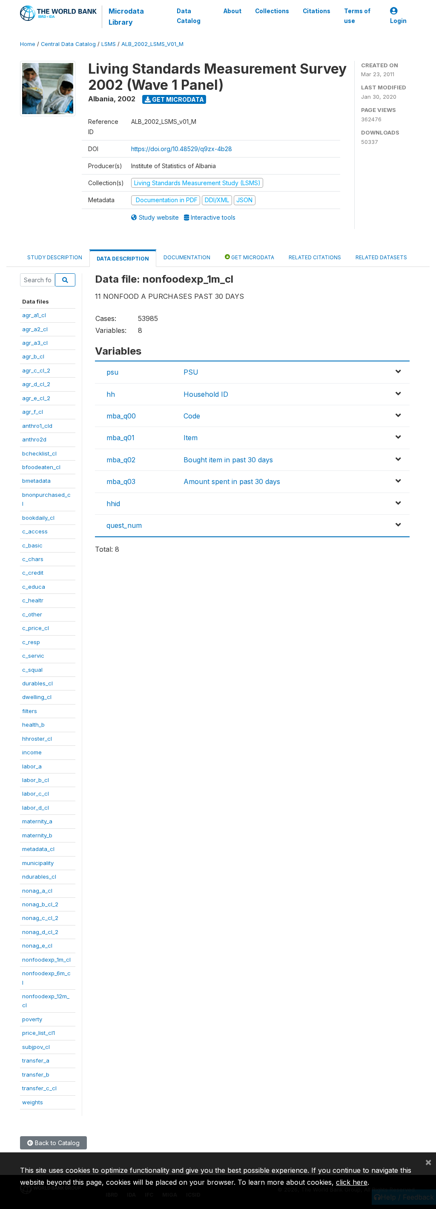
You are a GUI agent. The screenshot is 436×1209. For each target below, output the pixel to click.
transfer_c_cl (39, 1088)
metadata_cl (38, 848)
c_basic (32, 545)
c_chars (32, 559)
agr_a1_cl (34, 315)
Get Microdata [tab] (252, 257)
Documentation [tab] (187, 257)
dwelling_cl (37, 696)
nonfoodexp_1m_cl (46, 959)
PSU (191, 372)
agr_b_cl (33, 356)
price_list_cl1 (38, 1032)
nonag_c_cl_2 (40, 917)
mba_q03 (120, 481)
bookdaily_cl (38, 517)
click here (351, 1182)
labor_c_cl (35, 793)
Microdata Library (126, 16)
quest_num (124, 525)
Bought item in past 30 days (228, 460)
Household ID (206, 394)
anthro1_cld (37, 425)
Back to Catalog (56, 1142)
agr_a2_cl (35, 329)
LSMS (108, 44)
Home (27, 44)
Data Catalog (189, 16)
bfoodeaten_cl (41, 467)
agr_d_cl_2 (36, 384)
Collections (272, 11)
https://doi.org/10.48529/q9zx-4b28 (181, 148)
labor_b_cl (35, 779)
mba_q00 (121, 416)
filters (29, 711)
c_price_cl (35, 628)
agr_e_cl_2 (36, 398)
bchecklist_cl (39, 453)
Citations (316, 11)
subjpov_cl (36, 1046)
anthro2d (34, 439)
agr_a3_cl (35, 342)
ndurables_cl (39, 876)
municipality (38, 862)
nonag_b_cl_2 (40, 904)
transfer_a (35, 1060)
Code (192, 416)
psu (112, 372)
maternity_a (37, 821)
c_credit (32, 572)
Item (191, 437)
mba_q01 (120, 437)
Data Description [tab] (123, 258)
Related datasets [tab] (381, 257)
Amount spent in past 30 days (232, 481)
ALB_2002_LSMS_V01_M (152, 44)
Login (398, 20)
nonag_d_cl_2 (40, 931)
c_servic (33, 655)
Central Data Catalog (68, 44)
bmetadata (36, 480)
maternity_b (37, 835)
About (232, 11)
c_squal (32, 669)
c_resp (31, 642)
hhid (113, 503)
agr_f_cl (32, 411)
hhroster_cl (37, 738)
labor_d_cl (35, 807)
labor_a (32, 766)
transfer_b (35, 1074)
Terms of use (357, 16)
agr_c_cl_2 (36, 370)
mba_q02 (120, 460)
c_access (35, 531)
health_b (33, 724)
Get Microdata (177, 99)
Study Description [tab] (54, 257)
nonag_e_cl (37, 945)
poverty (32, 1019)
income (32, 752)
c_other (32, 614)
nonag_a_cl (37, 890)
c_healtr (32, 600)
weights (32, 1102)
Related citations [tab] (315, 257)
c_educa (33, 586)
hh (110, 394)
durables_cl (37, 683)
